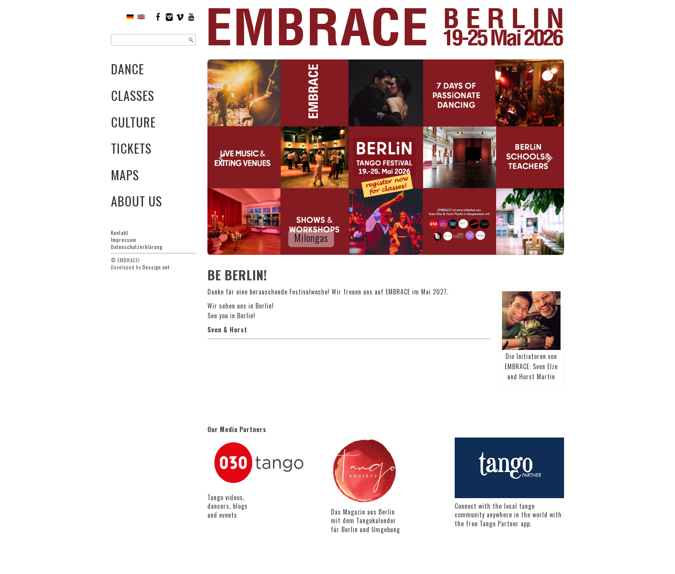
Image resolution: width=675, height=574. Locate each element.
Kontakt (120, 233)
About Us (136, 201)
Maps (125, 174)
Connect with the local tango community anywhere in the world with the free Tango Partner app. (508, 514)
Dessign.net (156, 267)
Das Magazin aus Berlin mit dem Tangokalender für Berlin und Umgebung (365, 520)
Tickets (131, 148)
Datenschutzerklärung (136, 247)
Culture (133, 122)
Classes (132, 95)
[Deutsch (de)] (130, 16)
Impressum (123, 240)
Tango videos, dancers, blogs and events (227, 506)
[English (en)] (141, 16)
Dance (127, 68)
